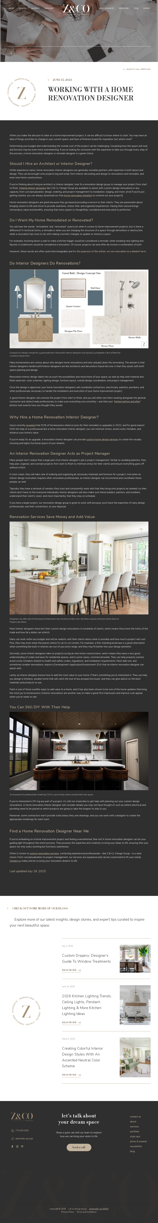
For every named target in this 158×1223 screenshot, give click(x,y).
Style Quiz (48, 8)
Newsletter (124, 8)
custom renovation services (44, 853)
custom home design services (102, 439)
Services (23, 8)
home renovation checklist (78, 195)
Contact (146, 8)
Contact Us (135, 1116)
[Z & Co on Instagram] (17, 1146)
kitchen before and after (127, 401)
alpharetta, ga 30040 (98, 1209)
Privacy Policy (67, 1212)
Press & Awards (106, 8)
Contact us (15, 861)
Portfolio (35, 8)
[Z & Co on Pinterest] (22, 1146)
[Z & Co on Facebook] (12, 1146)
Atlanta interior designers (32, 188)
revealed (30, 425)
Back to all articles (139, 69)
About (11, 8)
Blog (136, 8)
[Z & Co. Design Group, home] (76, 10)
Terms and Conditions (87, 1212)
